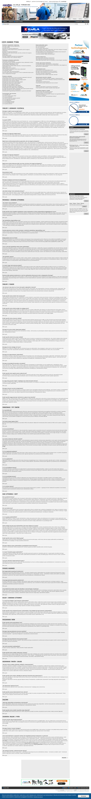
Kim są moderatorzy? (40, 47)
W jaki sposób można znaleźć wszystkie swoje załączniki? (48, 87)
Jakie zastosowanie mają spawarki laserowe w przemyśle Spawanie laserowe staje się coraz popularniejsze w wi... (79, 139)
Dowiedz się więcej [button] (38, 796)
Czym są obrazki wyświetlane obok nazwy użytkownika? (14, 69)
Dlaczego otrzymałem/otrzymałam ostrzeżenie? (12, 86)
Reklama (86, 18)
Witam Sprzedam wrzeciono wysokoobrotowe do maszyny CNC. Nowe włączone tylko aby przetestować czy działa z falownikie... (79, 198)
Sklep (69, 18)
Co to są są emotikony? (7, 97)
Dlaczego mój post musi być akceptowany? (11, 89)
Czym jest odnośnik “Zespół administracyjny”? (45, 54)
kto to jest (52, 738)
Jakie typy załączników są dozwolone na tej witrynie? (47, 86)
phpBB (75, 790)
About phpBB (5, 723)
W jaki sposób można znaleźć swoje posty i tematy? (46, 74)
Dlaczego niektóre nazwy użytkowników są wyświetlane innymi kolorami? (51, 51)
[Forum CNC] (7, 5)
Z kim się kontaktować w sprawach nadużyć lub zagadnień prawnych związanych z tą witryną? (50, 94)
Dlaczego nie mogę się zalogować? (9, 51)
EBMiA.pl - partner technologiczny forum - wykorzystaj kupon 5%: (43, 1)
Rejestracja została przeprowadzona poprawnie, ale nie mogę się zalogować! (15, 50)
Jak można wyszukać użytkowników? (43, 73)
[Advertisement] (79, 172)
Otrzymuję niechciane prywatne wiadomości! (45, 59)
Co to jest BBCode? (6, 94)
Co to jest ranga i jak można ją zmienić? (10, 71)
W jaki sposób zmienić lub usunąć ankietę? (11, 83)
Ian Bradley (62, 790)
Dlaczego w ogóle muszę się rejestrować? (11, 46)
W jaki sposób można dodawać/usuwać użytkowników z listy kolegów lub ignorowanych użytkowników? (51, 66)
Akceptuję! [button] (83, 796)
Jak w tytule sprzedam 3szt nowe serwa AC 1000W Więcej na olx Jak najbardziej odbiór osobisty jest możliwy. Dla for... (79, 211)
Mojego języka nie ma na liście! (9, 68)
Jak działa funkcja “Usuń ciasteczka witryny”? (11, 57)
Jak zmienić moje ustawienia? (8, 61)
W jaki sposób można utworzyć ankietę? (10, 80)
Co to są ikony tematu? (7, 103)
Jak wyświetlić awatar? (7, 70)
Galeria (80, 18)
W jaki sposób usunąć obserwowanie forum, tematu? (47, 82)
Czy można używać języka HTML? (9, 95)
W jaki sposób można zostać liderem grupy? (45, 50)
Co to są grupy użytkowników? (42, 48)
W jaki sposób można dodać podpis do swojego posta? (14, 79)
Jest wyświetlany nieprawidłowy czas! (10, 64)
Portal (59, 18)
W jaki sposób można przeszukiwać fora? (44, 70)
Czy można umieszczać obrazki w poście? (11, 98)
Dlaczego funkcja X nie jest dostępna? (44, 92)
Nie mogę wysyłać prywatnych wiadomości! (45, 57)
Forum (64, 18)
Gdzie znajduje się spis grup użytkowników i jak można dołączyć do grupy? (51, 49)
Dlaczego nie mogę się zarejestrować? (10, 48)
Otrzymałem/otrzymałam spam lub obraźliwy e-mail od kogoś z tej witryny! (51, 60)
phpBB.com (59, 241)
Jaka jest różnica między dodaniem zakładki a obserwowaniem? (49, 78)
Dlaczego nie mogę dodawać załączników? (11, 85)
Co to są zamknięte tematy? (8, 102)
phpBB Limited (42, 720)
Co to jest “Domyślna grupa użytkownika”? (44, 52)
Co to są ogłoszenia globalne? (8, 99)
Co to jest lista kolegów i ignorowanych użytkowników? (47, 64)
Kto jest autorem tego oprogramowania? (44, 91)
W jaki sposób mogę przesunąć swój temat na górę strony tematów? (16, 90)
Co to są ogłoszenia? (6, 100)
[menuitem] (18, 22)
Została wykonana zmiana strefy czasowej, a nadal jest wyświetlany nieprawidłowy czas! (16, 66)
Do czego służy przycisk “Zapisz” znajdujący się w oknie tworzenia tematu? (17, 88)
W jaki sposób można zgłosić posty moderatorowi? (13, 87)
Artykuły (74, 18)
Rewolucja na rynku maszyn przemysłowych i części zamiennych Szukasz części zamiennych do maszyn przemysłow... (79, 148)
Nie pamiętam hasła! (6, 55)
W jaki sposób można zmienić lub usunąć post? (12, 78)
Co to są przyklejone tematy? (8, 101)
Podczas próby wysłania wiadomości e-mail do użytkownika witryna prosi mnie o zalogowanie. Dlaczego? (17, 73)
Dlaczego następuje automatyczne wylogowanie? (12, 56)
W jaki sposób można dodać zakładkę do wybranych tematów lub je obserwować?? (50, 80)
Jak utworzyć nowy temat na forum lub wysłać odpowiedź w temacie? (17, 77)
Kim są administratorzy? (41, 46)
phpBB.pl (53, 241)
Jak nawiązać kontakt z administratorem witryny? (46, 96)
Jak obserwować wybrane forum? (43, 81)
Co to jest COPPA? (6, 47)
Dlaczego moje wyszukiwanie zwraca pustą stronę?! (46, 72)
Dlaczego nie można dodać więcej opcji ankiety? (12, 81)
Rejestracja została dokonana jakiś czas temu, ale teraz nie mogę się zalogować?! (16, 53)
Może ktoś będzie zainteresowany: (78, 205)
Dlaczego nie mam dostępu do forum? (10, 84)
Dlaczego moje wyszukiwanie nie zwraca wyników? (46, 71)
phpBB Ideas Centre (6, 730)
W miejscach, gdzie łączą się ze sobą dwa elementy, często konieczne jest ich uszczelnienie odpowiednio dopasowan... (79, 132)
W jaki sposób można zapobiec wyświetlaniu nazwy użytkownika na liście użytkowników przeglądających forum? (17, 63)
